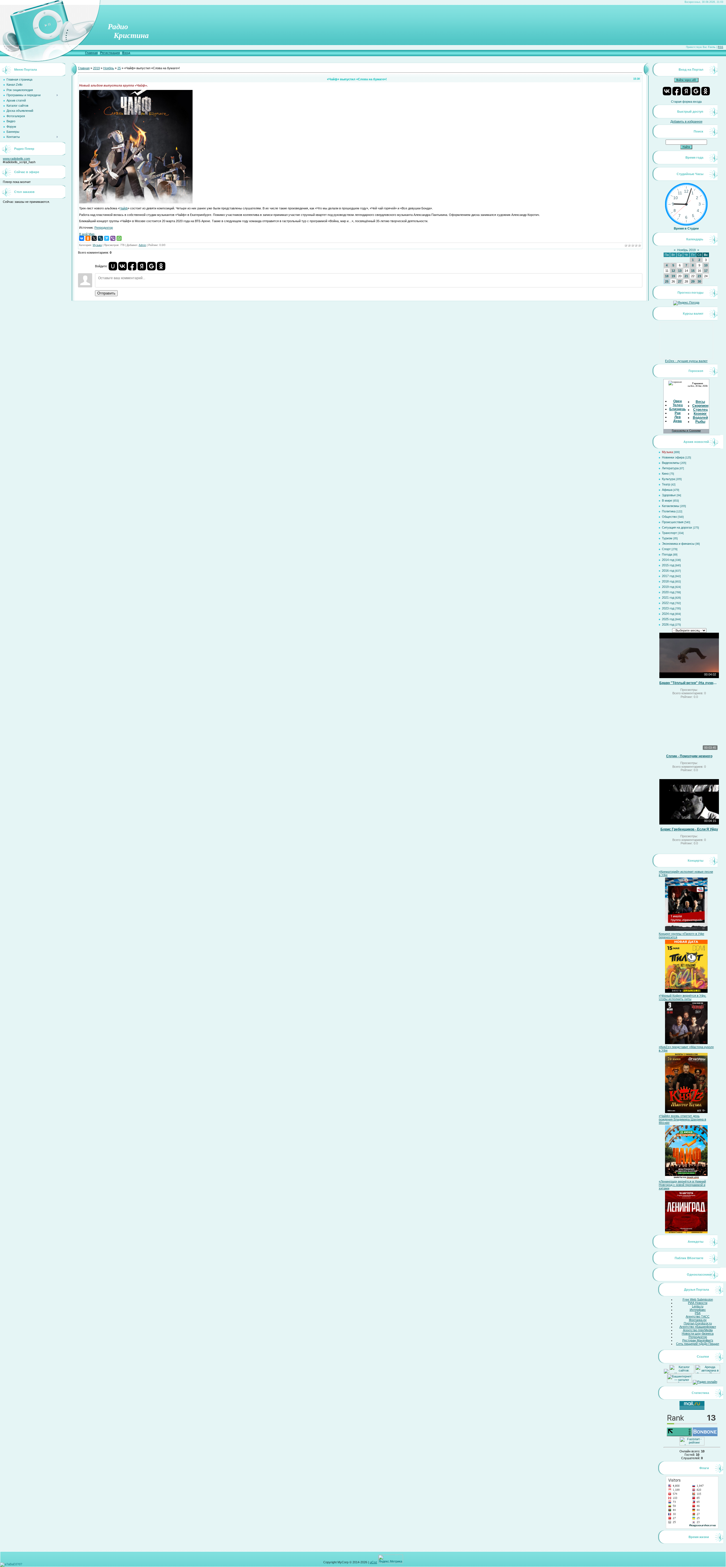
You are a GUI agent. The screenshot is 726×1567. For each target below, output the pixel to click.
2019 (96, 68)
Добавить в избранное (686, 121)
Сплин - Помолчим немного (689, 756)
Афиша (667, 489)
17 (706, 270)
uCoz (373, 1562)
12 (673, 270)
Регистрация (110, 52)
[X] (94, 238)
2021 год (668, 597)
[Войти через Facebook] (132, 266)
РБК (697, 1313)
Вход (126, 52)
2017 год (668, 576)
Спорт (666, 549)
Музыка (97, 245)
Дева (677, 421)
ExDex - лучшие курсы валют (686, 361)
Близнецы (678, 409)
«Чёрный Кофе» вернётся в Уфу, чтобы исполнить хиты (682, 997)
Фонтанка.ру (698, 1320)
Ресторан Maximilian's (697, 1340)
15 (693, 270)
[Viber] (112, 238)
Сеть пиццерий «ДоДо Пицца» (697, 1343)
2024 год (668, 613)
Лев (677, 417)
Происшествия (672, 522)
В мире (667, 500)
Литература (670, 468)
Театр (666, 484)
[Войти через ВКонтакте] (122, 266)
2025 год (668, 619)
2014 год (668, 559)
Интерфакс (698, 1309)
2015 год (668, 565)
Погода (667, 554)
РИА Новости (697, 1303)
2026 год (668, 624)
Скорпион (700, 406)
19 (673, 276)
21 (686, 276)
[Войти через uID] (113, 266)
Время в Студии (686, 228)
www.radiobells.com (16, 158)
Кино (665, 473)
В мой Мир (86, 234)
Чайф (124, 208)
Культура (668, 479)
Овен (677, 401)
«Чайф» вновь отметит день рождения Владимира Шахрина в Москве (682, 1119)
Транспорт (669, 533)
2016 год (668, 570)
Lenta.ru (697, 1306)
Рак (678, 413)
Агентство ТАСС (698, 1316)
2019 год (668, 586)
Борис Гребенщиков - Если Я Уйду (689, 829)
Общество (669, 516)
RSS (720, 47)
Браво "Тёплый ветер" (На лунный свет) (689, 683)
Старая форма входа (686, 101)
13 (679, 270)
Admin (142, 245)
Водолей (700, 418)
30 (699, 281)
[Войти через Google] (151, 266)
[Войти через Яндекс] (142, 266)
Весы (700, 402)
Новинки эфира (673, 457)
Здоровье (669, 495)
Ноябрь (108, 68)
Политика (669, 511)
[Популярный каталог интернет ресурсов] (705, 1435)
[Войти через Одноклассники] (161, 266)
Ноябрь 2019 (686, 250)
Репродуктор (103, 227)
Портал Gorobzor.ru (698, 1323)
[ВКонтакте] (81, 238)
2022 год (668, 603)
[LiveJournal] (100, 238)
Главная (91, 52)
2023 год (668, 608)
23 (699, 276)
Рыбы (700, 422)
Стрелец (700, 410)
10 (706, 265)
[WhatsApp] (119, 238)
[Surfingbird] (106, 238)
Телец (678, 405)
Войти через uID (686, 80)
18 (666, 276)
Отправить (106, 293)
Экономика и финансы (678, 543)
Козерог (700, 414)
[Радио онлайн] (705, 1381)
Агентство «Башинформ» (697, 1326)
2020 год (668, 592)
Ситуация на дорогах (677, 527)
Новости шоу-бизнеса (698, 1333)
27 (679, 281)
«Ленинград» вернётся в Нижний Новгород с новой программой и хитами (682, 1185)
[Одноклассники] (87, 238)
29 (693, 281)
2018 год (668, 581)
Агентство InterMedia (698, 1330)
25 (119, 68)
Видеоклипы (670, 462)
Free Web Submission (698, 1299)
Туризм (667, 538)
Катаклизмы (670, 506)
